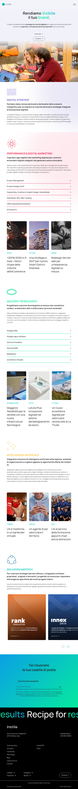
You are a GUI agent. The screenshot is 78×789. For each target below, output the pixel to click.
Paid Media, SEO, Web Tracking (19, 198)
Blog (8, 758)
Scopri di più (38, 34)
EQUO (39, 748)
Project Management (15, 180)
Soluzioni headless (14, 342)
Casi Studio (11, 751)
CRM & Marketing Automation (18, 204)
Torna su (64, 775)
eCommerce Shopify (15, 360)
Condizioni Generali (33, 783)
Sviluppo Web (12, 330)
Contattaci (38, 38)
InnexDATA (40, 745)
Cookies (41, 783)
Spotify (26, 775)
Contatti (10, 764)
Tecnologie (11, 755)
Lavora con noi (12, 761)
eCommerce (12, 209)
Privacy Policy (46, 783)
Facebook (10, 775)
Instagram (27, 772)
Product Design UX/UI (15, 186)
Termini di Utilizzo (30, 694)
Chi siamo (10, 748)
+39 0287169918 (65, 736)
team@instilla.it (65, 734)
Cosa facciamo (12, 745)
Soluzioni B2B (12, 348)
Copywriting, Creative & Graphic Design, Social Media (28, 192)
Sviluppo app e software (16, 336)
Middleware (11, 354)
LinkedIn (10, 772)
